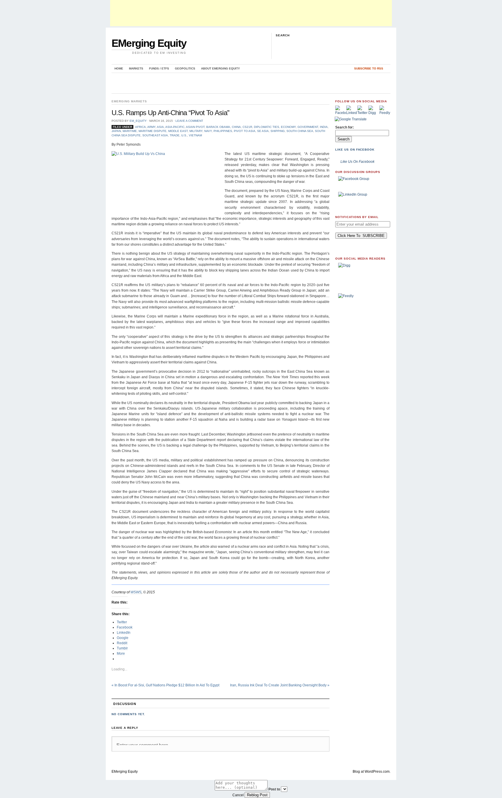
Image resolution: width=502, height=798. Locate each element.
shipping (277, 131)
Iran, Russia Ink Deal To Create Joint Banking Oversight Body (279, 685)
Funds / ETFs (159, 68)
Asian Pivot (195, 126)
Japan (116, 131)
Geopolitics (185, 68)
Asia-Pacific (174, 126)
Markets (136, 68)
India (324, 126)
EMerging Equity (149, 43)
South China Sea (299, 131)
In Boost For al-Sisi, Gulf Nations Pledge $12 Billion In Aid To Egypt (165, 685)
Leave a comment (189, 120)
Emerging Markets (129, 101)
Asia (160, 126)
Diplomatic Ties (266, 126)
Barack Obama (218, 126)
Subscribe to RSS (368, 68)
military (195, 131)
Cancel (238, 795)
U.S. (184, 135)
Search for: (344, 127)
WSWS (135, 592)
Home (118, 68)
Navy (208, 131)
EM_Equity (138, 120)
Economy (288, 126)
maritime (130, 131)
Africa (140, 126)
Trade (175, 135)
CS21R (247, 126)
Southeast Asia (155, 135)
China (236, 126)
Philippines (223, 131)
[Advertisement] (251, 13)
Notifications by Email (357, 217)
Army (151, 126)
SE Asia (263, 131)
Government (307, 126)
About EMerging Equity (220, 68)
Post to (274, 789)
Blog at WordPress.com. (371, 772)
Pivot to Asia (244, 131)
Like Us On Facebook (354, 149)
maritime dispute (152, 131)
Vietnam (195, 135)
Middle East (178, 131)
